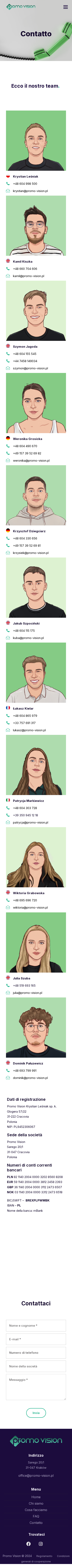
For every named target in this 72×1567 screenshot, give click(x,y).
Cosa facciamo (36, 1510)
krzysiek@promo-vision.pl (31, 553)
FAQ (36, 1516)
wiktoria (18, 907)
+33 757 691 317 (24, 723)
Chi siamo (36, 1503)
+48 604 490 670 (25, 446)
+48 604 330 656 (25, 538)
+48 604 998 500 (25, 184)
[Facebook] (29, 1545)
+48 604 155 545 (24, 354)
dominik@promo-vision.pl (30, 1078)
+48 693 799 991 (24, 1070)
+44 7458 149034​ (25, 361)
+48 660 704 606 (25, 269)
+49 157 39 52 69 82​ (27, 453)
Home (36, 1497)
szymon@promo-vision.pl (30, 368)
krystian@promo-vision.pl (30, 191)
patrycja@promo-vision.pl (30, 822)
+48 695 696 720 (25, 900)
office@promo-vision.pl (36, 1476)
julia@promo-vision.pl (27, 993)
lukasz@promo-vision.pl (29, 730)
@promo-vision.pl (36, 907)
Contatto (36, 1523)
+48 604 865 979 (25, 716)
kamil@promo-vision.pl (28, 276)
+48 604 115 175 (24, 631)
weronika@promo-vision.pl (31, 460)
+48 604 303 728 (25, 808)
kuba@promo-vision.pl (28, 638)
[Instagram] (41, 1545)
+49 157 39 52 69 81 (27, 545)
